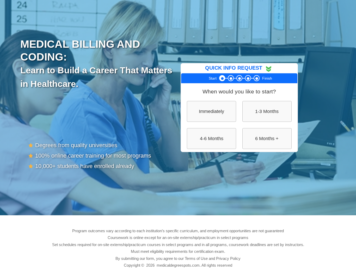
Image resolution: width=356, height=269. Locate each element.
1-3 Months (267, 111)
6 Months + (267, 138)
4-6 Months (211, 138)
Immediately (211, 111)
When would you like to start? (239, 91)
